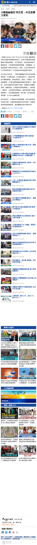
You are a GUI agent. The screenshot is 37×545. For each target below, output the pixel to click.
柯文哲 (9, 111)
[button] (18, 31)
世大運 (17, 111)
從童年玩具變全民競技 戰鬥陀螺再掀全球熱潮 (19, 5)
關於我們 (27, 537)
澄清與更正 (7, 538)
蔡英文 (25, 111)
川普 (32, 111)
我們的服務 (18, 537)
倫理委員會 (16, 538)
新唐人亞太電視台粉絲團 (15, 108)
